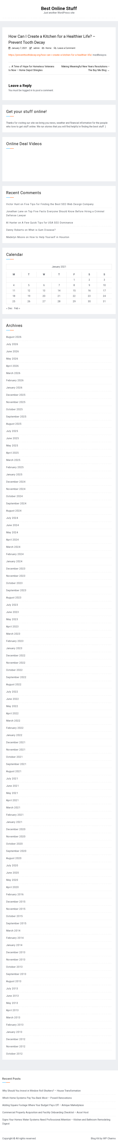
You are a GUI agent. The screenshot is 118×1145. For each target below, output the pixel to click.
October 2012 (14, 1053)
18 (13, 296)
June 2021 (12, 785)
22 (74, 296)
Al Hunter (11, 222)
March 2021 (13, 807)
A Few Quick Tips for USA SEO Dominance (47, 222)
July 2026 (12, 344)
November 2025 (16, 402)
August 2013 (14, 981)
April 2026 (12, 365)
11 (13, 290)
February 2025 (15, 467)
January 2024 (14, 561)
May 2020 (12, 880)
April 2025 (12, 452)
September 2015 (16, 923)
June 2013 (12, 995)
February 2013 (15, 1024)
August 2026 (14, 337)
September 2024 (16, 503)
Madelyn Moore (15, 237)
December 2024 (16, 481)
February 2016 (15, 894)
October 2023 (14, 583)
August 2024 (14, 510)
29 (74, 301)
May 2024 (12, 532)
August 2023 (14, 597)
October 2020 (14, 843)
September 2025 (16, 416)
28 (59, 301)
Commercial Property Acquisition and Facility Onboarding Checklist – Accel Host (45, 1112)
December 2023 (16, 568)
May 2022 (12, 706)
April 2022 (12, 713)
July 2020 (12, 865)
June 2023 (12, 612)
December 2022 (16, 655)
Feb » (17, 308)
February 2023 (15, 641)
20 (44, 296)
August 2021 (14, 771)
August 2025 (14, 423)
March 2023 (13, 633)
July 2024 (12, 518)
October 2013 (14, 966)
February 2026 (15, 380)
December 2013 (16, 952)
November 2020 (16, 836)
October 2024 (14, 496)
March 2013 (13, 1017)
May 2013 (12, 1003)
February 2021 (15, 814)
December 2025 (16, 394)
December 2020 (16, 829)
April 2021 (12, 800)
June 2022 (12, 699)
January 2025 (14, 474)
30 (89, 301)
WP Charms (109, 1138)
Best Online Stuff (59, 8)
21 (59, 296)
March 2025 (13, 460)
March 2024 (13, 546)
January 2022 (14, 735)
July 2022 (12, 691)
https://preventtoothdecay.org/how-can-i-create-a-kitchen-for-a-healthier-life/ (50, 54)
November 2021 (16, 749)
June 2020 (12, 872)
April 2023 (12, 626)
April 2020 (12, 887)
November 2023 (16, 575)
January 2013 (14, 1032)
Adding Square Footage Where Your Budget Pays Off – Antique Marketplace (43, 1105)
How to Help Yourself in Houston (49, 237)
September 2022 (16, 677)
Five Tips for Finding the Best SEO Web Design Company (59, 204)
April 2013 (12, 1010)
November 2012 (16, 1046)
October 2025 (14, 409)
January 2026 (14, 387)
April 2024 (12, 539)
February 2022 (15, 727)
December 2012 (16, 1039)
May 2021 (12, 793)
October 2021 (14, 756)
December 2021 (16, 742)
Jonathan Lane (15, 211)
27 (44, 301)
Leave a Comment (66, 48)
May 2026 (12, 358)
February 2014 (15, 937)
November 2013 (16, 959)
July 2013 (12, 988)
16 (89, 290)
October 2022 (14, 670)
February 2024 (15, 554)
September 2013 (16, 974)
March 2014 (13, 930)
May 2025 (12, 445)
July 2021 (12, 778)
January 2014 (14, 945)
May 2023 (12, 619)
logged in (27, 90)
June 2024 (12, 525)
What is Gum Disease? (42, 229)
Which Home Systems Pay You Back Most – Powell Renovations (37, 1097)
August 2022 (14, 684)
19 (29, 296)
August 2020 (14, 858)
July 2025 (12, 431)
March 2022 (13, 720)
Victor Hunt (13, 204)
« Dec (9, 308)
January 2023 (14, 648)
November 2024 (16, 489)
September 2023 (16, 590)
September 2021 (16, 764)
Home (48, 48)
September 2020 (16, 851)
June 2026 (12, 351)
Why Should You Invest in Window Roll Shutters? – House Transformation (41, 1090)
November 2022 (16, 662)
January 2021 (14, 822)
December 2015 (16, 901)
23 (89, 296)
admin (36, 48)
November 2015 (16, 908)
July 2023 (12, 604)
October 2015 (14, 916)
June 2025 (12, 438)
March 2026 (13, 373)
